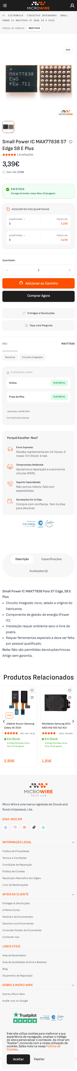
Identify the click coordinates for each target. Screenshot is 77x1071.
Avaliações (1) (39, 571)
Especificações (51, 559)
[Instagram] (15, 827)
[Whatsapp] (43, 827)
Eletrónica (16, 15)
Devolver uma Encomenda (18, 923)
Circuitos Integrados (42, 15)
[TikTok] (34, 827)
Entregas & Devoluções (16, 903)
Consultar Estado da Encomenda (21, 930)
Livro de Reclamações (15, 885)
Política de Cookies (13, 871)
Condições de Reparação (17, 864)
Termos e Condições (14, 858)
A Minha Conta (11, 910)
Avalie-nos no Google (15, 1000)
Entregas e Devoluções (41, 313)
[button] (4, 721)
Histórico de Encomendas (17, 916)
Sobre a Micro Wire (13, 994)
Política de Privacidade (15, 851)
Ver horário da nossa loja (18, 417)
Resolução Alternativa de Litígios (21, 878)
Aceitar (18, 1059)
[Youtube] (24, 827)
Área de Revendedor (14, 955)
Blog (5, 969)
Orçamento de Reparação (17, 975)
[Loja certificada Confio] (38, 524)
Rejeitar (39, 1059)
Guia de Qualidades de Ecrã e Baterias (24, 962)
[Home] (4, 15)
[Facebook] (5, 827)
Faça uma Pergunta (41, 325)
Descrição (22, 559)
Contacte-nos (10, 937)
